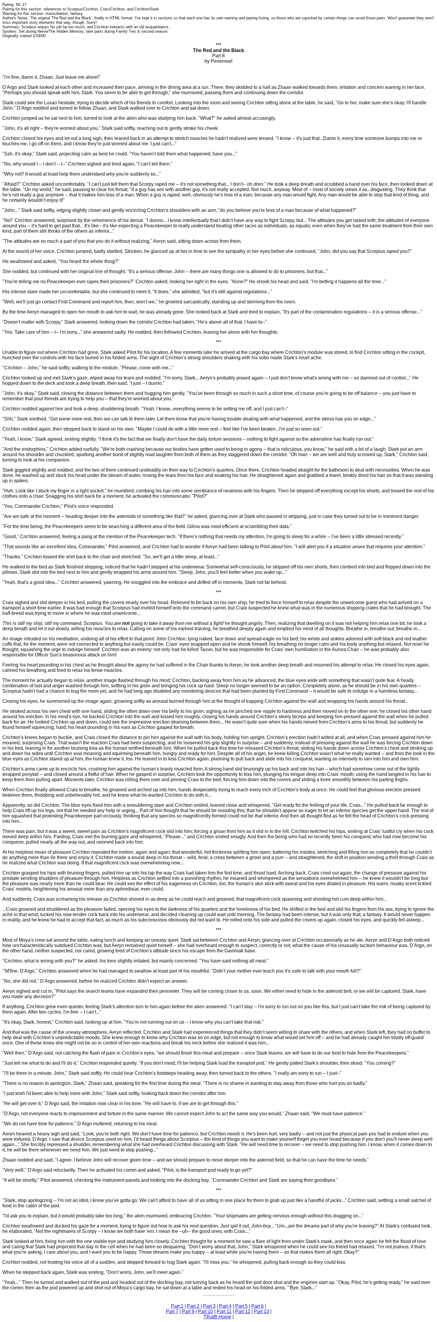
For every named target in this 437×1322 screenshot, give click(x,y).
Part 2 (193, 1306)
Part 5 (241, 1306)
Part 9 (188, 1311)
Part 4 (225, 1306)
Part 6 (257, 1306)
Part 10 (205, 1311)
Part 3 (209, 1306)
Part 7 (172, 1311)
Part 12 (242, 1311)
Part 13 (261, 1311)
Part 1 (177, 1306)
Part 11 (224, 1311)
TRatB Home (217, 1316)
